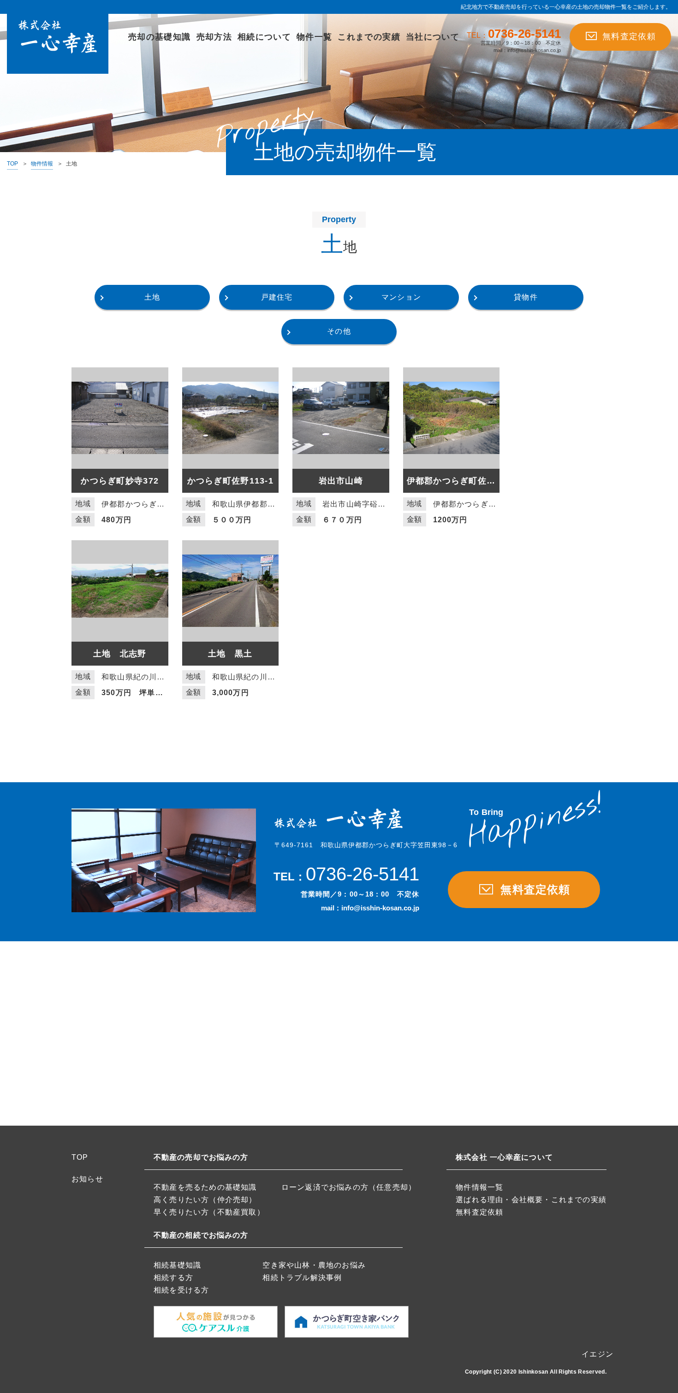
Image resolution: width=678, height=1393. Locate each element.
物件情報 (42, 163)
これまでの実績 (369, 36)
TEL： (514, 35)
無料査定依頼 (629, 36)
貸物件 (526, 297)
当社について (432, 36)
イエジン (597, 1354)
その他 (339, 331)
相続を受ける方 (181, 1290)
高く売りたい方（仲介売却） (205, 1200)
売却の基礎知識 (159, 36)
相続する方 (173, 1277)
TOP (12, 163)
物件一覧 (314, 36)
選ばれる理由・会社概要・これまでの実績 (531, 1200)
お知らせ (87, 1179)
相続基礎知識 (177, 1265)
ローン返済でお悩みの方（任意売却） (348, 1187)
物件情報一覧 (479, 1187)
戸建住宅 (277, 297)
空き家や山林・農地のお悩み (314, 1265)
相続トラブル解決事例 (302, 1277)
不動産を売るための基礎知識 (205, 1187)
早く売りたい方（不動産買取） (209, 1212)
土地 (152, 297)
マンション (401, 297)
